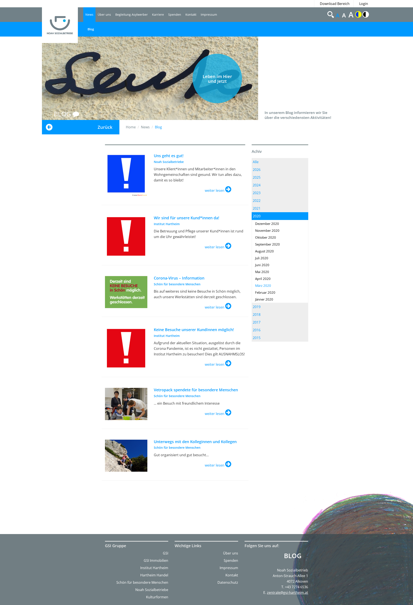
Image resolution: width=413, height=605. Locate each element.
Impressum (209, 14)
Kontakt (190, 14)
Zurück (105, 127)
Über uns (104, 14)
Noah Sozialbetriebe (151, 589)
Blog (91, 29)
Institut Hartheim (154, 567)
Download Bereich (335, 3)
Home (131, 127)
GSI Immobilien (156, 560)
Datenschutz (227, 582)
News (89, 14)
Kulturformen (157, 597)
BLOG (63, 113)
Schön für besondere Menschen (142, 582)
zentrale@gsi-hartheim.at (287, 592)
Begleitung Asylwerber (131, 14)
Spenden (174, 14)
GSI (165, 553)
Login (363, 3)
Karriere (158, 14)
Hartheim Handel (154, 575)
